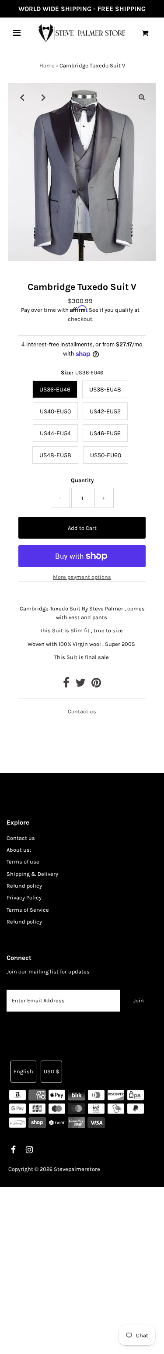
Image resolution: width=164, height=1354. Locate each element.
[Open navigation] (17, 33)
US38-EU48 (105, 389)
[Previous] (22, 97)
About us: (19, 849)
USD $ (51, 1071)
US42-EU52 (105, 411)
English (23, 1071)
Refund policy (24, 885)
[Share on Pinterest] (96, 684)
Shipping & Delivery (32, 874)
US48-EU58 (55, 455)
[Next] (43, 97)
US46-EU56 (105, 433)
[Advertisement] (82, 1269)
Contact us (82, 712)
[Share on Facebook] (66, 684)
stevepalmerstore (77, 1169)
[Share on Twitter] (80, 684)
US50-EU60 (105, 455)
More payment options (82, 577)
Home (47, 65)
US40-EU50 (55, 411)
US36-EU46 (54, 389)
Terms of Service (28, 909)
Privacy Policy (24, 897)
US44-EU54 (55, 433)
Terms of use (23, 861)
